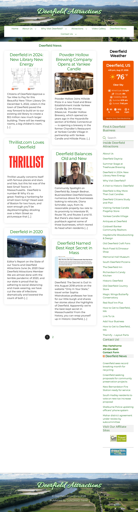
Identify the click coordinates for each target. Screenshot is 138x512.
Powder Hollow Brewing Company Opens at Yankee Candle (74, 61)
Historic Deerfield (113, 280)
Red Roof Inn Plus (113, 302)
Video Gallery (99, 28)
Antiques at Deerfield (115, 221)
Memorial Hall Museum (116, 257)
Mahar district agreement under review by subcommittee (117, 418)
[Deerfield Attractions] (69, 16)
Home (15, 28)
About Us (27, 28)
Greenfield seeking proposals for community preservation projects (117, 378)
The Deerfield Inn (112, 267)
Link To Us (108, 316)
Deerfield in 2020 (26, 231)
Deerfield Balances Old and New (74, 156)
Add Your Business (113, 321)
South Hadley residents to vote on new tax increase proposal (117, 398)
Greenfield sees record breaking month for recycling (115, 366)
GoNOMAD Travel (77, 500)
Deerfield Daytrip (113, 158)
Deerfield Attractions (67, 496)
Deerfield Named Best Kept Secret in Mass (74, 248)
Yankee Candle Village (115, 216)
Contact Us (67, 34)
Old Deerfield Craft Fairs (116, 243)
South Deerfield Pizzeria (116, 262)
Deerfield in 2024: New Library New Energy (26, 59)
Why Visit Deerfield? (52, 28)
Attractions (77, 28)
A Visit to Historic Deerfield (118, 185)
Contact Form (111, 352)
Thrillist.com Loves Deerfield (26, 144)
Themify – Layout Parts (116, 335)
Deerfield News (118, 28)
